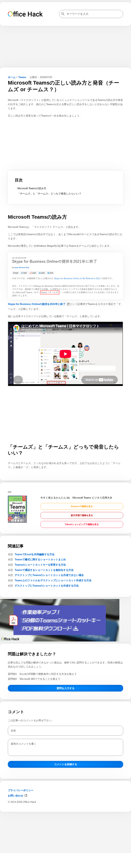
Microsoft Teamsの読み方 (31, 188)
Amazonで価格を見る (82, 506)
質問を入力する (66, 688)
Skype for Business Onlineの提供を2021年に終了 (37, 304)
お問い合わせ (15, 795)
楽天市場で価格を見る (82, 515)
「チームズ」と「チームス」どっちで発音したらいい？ (49, 193)
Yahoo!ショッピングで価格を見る (82, 524)
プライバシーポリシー (20, 790)
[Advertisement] (65, 848)
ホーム (12, 77)
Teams (22, 77)
